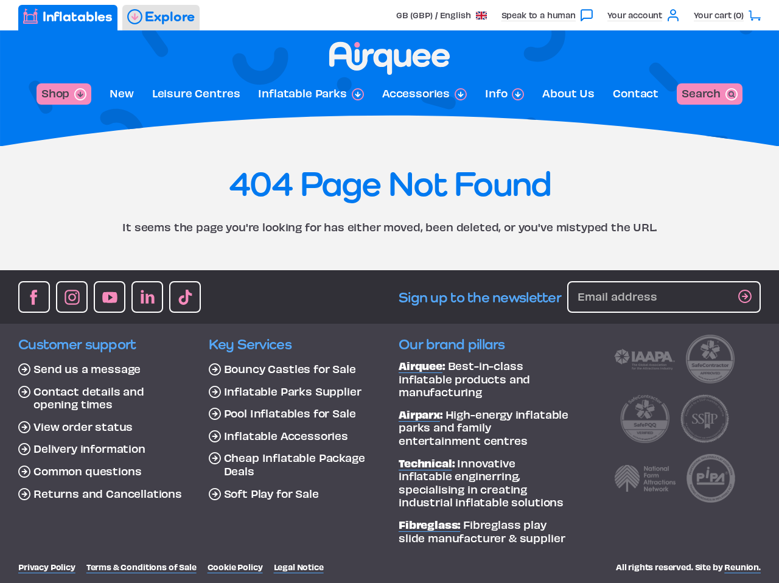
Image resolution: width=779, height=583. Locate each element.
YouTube (109, 297)
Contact (635, 93)
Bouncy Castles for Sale (290, 368)
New (122, 93)
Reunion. (742, 567)
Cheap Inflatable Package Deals (294, 464)
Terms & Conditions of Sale (141, 567)
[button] (441, 15)
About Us (568, 93)
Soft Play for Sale (271, 493)
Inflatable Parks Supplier (293, 391)
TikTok (185, 297)
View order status (83, 426)
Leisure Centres (196, 93)
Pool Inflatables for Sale (290, 413)
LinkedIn (147, 297)
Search (701, 93)
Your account (634, 15)
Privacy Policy (46, 567)
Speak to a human (538, 15)
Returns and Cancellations (107, 493)
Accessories (416, 93)
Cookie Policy (235, 567)
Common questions (87, 471)
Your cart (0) (719, 15)
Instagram (72, 297)
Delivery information (89, 448)
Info (496, 93)
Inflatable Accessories (286, 435)
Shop (55, 93)
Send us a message (87, 368)
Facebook (34, 297)
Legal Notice (299, 567)
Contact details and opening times (88, 398)
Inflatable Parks (302, 93)
